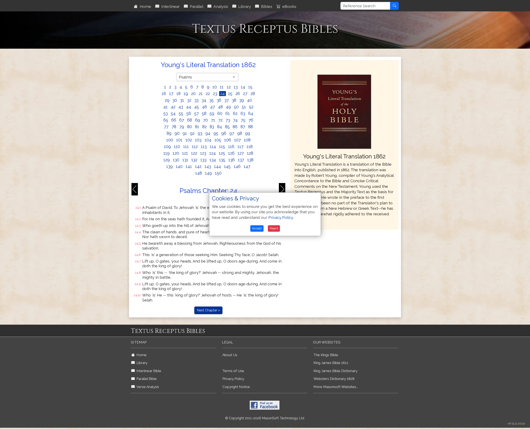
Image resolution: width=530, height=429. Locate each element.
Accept (257, 228)
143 (208, 166)
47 (212, 106)
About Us (229, 355)
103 (198, 139)
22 (208, 93)
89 (169, 133)
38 (234, 100)
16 (164, 93)
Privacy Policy (233, 379)
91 (185, 133)
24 (222, 93)
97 (231, 133)
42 (173, 106)
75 (243, 120)
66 (173, 120)
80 (189, 126)
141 (189, 166)
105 (217, 139)
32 (189, 100)
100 (169, 139)
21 (201, 93)
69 (197, 120)
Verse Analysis (147, 387)
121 (185, 153)
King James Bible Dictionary (335, 371)
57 (196, 113)
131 (185, 159)
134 (212, 159)
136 (231, 159)
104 (208, 139)
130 (176, 159)
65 (165, 120)
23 (215, 93)
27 (245, 93)
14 (243, 86)
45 (196, 106)
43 (180, 106)
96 (223, 133)
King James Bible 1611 (330, 363)
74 (235, 120)
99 (247, 133)
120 (176, 153)
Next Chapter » (208, 310)
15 (250, 86)
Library (243, 6)
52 (251, 106)
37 (226, 100)
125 (222, 153)
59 (211, 113)
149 (208, 173)
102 (188, 139)
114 (213, 146)
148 (198, 173)
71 (213, 120)
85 (227, 126)
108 (247, 139)
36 (219, 100)
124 (212, 153)
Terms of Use (233, 371)
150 (218, 173)
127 (241, 153)
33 (196, 100)
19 (186, 93)
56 (188, 113)
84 (219, 126)
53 (165, 113)
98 (239, 133)
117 (240, 146)
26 (237, 93)
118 (250, 146)
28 (252, 93)
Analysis (219, 6)
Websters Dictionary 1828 (333, 379)
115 (222, 146)
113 (204, 146)
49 (228, 106)
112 (195, 146)
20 (193, 93)
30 (174, 100)
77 (166, 126)
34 (204, 100)
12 (229, 86)
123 (203, 153)
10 (214, 86)
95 (215, 133)
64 (250, 113)
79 (181, 126)
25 (230, 93)
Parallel (195, 6)
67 (181, 120)
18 (178, 93)
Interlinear (169, 6)
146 (237, 166)
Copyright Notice (236, 387)
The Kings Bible (325, 355)
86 (235, 126)
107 (237, 139)
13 (236, 86)
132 (194, 159)
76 (250, 120)
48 (220, 106)
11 (222, 86)
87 (243, 126)
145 (227, 166)
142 (198, 166)
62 (235, 113)
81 (197, 126)
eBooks (288, 6)
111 (186, 146)
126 (231, 153)
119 (166, 153)
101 (179, 139)
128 (250, 153)
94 (207, 133)
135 (222, 159)
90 (177, 133)
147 (247, 166)
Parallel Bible (146, 379)
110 (177, 146)
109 (167, 146)
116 (231, 146)
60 (219, 113)
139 (169, 166)
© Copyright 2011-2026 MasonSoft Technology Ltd (264, 418)
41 (165, 106)
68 (189, 120)
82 (204, 126)
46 (204, 106)
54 (173, 113)
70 (205, 120)
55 (181, 113)
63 (243, 113)
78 (174, 126)
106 (227, 139)
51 (244, 106)
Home (144, 6)
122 (194, 153)
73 (228, 120)
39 (241, 100)
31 (182, 100)
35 (211, 100)
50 (236, 106)
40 (249, 100)
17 (171, 93)
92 (192, 133)
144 (217, 166)
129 (166, 159)
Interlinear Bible (148, 371)
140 (179, 166)
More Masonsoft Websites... (335, 387)
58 (204, 113)
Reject (274, 228)
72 (220, 120)
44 (188, 106)
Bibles (265, 6)
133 (203, 159)
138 (250, 159)
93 (200, 133)
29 (167, 100)
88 (250, 126)
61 (227, 113)
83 (212, 126)
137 (241, 159)
